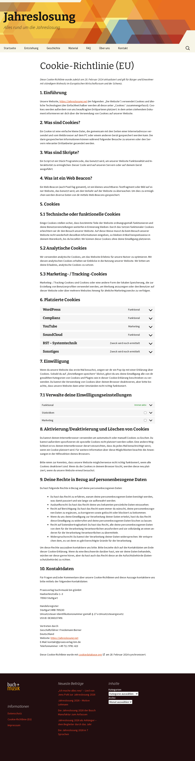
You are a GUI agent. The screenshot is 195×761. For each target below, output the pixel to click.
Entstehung (31, 48)
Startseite (10, 48)
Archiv (112, 697)
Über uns (104, 48)
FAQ (88, 48)
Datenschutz (15, 713)
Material (73, 48)
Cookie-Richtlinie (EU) (20, 719)
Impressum (14, 725)
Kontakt (123, 48)
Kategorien (115, 689)
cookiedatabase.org (90, 654)
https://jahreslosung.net (73, 101)
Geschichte (53, 48)
